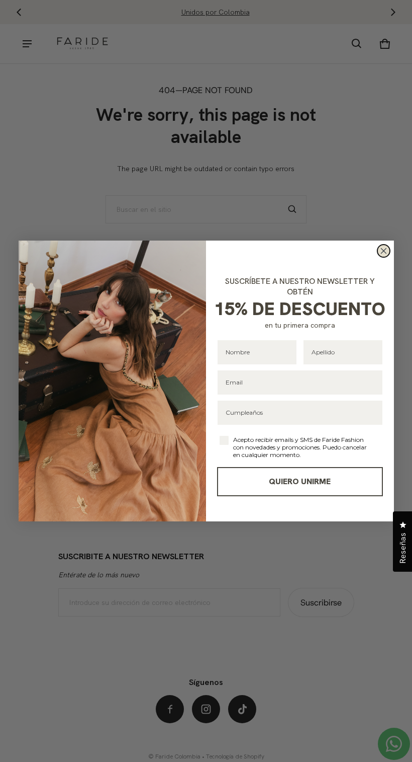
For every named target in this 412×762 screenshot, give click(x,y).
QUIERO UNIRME (300, 481)
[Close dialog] (383, 251)
